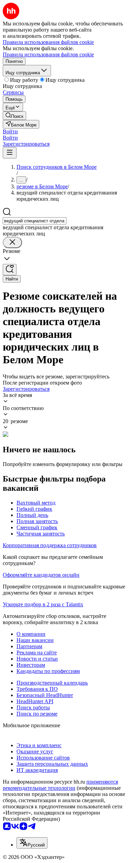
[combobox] (34, 220)
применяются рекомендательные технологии (60, 785)
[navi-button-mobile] (10, 152)
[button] (10, 131)
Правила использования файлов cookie (48, 54)
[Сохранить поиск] (10, 269)
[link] (14, 115)
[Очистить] (12, 242)
